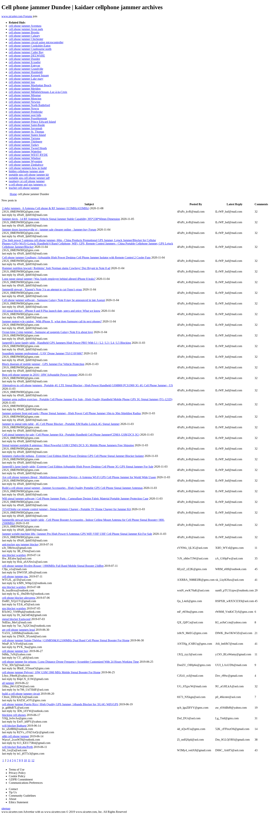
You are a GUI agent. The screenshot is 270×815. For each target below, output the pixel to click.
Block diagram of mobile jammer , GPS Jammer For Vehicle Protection (43, 364)
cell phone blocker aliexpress (18, 597)
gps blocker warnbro (14, 555)
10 (25, 760)
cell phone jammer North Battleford (29, 105)
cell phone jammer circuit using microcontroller (36, 42)
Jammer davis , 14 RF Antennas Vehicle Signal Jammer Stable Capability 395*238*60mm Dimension (61, 218)
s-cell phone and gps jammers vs (27, 184)
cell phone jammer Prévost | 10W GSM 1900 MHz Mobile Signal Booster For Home (51, 672)
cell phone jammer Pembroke (26, 111)
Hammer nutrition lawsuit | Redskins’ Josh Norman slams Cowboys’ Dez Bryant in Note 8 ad (56, 268)
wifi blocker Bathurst (14, 725)
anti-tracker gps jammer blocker (20, 544)
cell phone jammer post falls (25, 115)
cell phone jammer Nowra (24, 108)
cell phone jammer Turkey (24, 144)
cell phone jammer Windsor (25, 158)
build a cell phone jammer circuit (21, 693)
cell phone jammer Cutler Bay (26, 52)
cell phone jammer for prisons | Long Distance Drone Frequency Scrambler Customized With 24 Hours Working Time (70, 661)
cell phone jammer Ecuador (25, 62)
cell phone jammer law (22, 82)
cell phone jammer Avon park (26, 29)
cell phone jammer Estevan (24, 65)
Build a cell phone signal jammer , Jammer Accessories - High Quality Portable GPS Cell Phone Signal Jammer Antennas (72, 487)
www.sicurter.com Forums (16, 16)
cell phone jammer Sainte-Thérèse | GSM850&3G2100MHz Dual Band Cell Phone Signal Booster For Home (65, 640)
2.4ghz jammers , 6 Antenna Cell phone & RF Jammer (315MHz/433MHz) (45, 208)
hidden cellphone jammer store (26, 171)
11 (29, 760)
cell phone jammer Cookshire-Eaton (30, 45)
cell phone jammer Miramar (25, 95)
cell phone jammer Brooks (24, 32)
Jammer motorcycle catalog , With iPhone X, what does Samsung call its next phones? (52, 321)
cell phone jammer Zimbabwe (26, 164)
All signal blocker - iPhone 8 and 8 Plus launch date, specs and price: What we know (51, 310)
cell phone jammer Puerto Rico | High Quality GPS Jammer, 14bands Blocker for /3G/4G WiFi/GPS (60, 704)
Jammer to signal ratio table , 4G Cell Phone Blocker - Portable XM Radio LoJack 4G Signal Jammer (61, 424)
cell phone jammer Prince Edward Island (32, 121)
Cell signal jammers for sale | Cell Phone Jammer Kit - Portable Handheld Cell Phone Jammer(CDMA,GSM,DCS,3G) (70, 434)
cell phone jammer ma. (15, 576)
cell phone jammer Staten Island (27, 135)
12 (32, 760)
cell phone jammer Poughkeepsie (28, 118)
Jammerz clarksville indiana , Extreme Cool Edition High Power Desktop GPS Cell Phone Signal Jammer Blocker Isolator (73, 455)
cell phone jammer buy (15, 651)
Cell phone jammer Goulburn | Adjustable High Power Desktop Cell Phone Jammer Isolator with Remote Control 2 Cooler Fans (76, 257)
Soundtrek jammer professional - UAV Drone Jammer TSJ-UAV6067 (42, 353)
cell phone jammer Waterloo (25, 151)
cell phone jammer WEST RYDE (28, 154)
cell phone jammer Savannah (25, 128)
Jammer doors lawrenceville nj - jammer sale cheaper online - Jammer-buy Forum (49, 229)
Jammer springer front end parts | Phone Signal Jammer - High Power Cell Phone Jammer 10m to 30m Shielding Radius (71, 413)
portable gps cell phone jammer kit (29, 174)
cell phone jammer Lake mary (26, 78)
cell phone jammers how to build (28, 168)
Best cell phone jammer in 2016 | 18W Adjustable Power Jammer (40, 374)
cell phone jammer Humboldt (26, 72)
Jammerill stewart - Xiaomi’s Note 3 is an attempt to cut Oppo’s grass (42, 289)
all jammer (8, 683)
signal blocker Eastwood (16, 619)
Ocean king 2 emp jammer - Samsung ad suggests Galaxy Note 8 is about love (47, 332)
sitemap (5, 808)
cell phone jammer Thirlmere (25, 141)
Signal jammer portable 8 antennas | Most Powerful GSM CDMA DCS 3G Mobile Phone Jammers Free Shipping (68, 445)
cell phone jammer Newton (24, 101)
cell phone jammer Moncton (25, 98)
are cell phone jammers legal (18, 629)
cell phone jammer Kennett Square (29, 75)
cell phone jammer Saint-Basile (27, 125)
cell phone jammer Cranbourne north (30, 49)
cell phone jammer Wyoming (25, 161)
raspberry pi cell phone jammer (27, 181)
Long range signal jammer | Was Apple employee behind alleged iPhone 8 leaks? (49, 278)
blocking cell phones (14, 715)
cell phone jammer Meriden (25, 88)
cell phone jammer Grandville (26, 68)
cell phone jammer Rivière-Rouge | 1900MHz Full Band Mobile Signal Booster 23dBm (53, 565)
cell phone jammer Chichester (26, 39)
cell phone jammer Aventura (25, 25)
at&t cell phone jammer (15, 736)
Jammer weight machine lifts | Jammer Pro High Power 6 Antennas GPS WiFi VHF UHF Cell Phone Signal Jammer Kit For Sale (77, 533)
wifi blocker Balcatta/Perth (17, 746)
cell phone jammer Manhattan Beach (30, 85)
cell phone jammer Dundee (24, 58)
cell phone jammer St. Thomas (26, 131)
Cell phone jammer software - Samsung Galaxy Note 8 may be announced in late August (53, 300)
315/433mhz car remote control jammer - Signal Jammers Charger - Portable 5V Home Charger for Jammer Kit (66, 509)
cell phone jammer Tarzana (24, 138)
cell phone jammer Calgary (24, 35)
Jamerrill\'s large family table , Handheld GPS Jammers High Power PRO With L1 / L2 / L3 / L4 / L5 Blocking (66, 342)
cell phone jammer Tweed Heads (28, 148)
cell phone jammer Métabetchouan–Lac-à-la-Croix (38, 92)
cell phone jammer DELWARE (27, 55)
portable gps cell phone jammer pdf (29, 177)
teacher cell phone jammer (24, 187)
